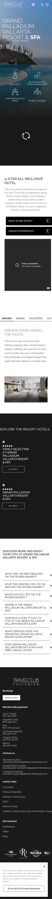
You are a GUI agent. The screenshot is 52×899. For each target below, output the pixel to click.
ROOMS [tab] (7, 318)
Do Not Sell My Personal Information (24, 888)
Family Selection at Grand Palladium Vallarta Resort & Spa (16, 456)
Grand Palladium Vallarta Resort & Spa (16, 496)
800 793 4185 (9, 716)
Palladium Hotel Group (14, 796)
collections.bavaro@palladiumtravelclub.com (25, 762)
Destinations (9, 826)
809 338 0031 (10, 733)
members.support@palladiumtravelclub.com (25, 773)
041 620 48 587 (10, 739)
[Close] (44, 866)
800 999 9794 (10, 721)
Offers (6, 831)
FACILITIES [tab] (36, 318)
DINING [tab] (20, 318)
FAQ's (6, 801)
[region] (24, 879)
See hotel (13, 469)
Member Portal (10, 806)
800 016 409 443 (11, 727)
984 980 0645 (10, 745)
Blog (5, 836)
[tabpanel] (26, 364)
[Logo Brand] (13, 5)
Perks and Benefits (12, 792)
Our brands (8, 787)
